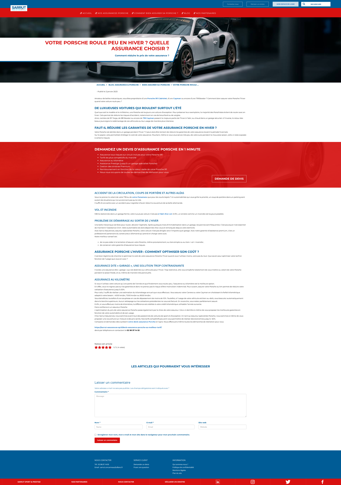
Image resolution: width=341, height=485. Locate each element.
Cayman (177, 98)
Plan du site (177, 473)
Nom (97, 422)
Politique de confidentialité (183, 467)
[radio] (96, 348)
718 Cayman (148, 118)
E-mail (150, 422)
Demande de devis (229, 178)
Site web (202, 422)
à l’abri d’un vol (165, 214)
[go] (304, 4)
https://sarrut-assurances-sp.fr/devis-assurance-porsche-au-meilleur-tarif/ (128, 327)
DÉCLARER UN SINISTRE (175, 481)
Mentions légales (179, 470)
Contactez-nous (232, 4)
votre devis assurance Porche (141, 322)
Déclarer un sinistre (258, 4)
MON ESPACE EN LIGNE (286, 4)
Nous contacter (126, 481)
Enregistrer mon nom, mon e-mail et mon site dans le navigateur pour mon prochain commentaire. (144, 435)
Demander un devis (141, 464)
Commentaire (102, 392)
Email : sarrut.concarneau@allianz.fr (109, 467)
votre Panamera (139, 197)
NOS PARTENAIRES (79, 481)
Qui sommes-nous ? (180, 464)
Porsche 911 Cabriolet (157, 98)
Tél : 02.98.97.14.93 (102, 464)
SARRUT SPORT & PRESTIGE (29, 481)
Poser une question (141, 467)
